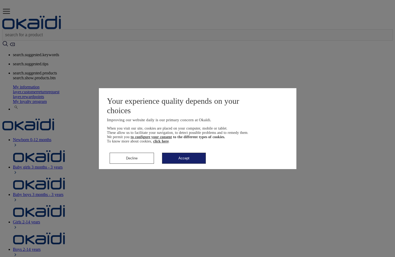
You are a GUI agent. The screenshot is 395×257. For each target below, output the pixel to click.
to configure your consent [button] (151, 137)
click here (161, 141)
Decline (132, 158)
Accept (183, 158)
